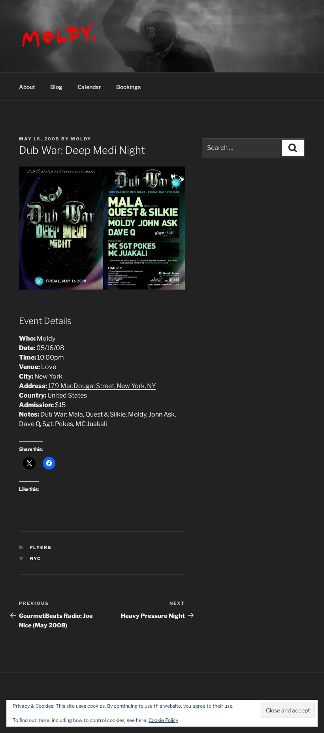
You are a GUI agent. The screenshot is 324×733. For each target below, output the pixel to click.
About (27, 86)
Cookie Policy (163, 720)
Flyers (41, 547)
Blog (56, 86)
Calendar (89, 86)
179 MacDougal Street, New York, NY (102, 386)
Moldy (81, 139)
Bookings (128, 86)
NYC (35, 558)
